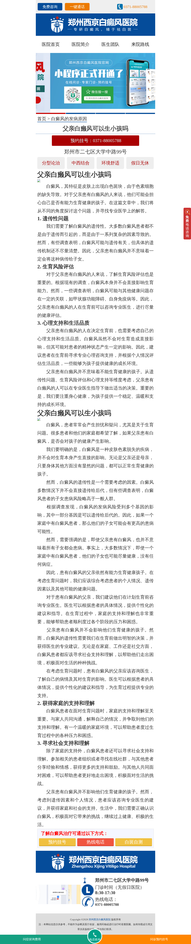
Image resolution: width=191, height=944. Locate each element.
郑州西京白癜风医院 (100, 919)
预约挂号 (57, 842)
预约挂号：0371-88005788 (96, 140)
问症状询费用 (32, 939)
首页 (41, 118)
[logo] (95, 24)
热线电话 (95, 842)
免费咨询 (50, 7)
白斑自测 (134, 842)
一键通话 (77, 7)
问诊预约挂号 (159, 939)
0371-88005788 (135, 7)
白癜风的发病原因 (69, 118)
